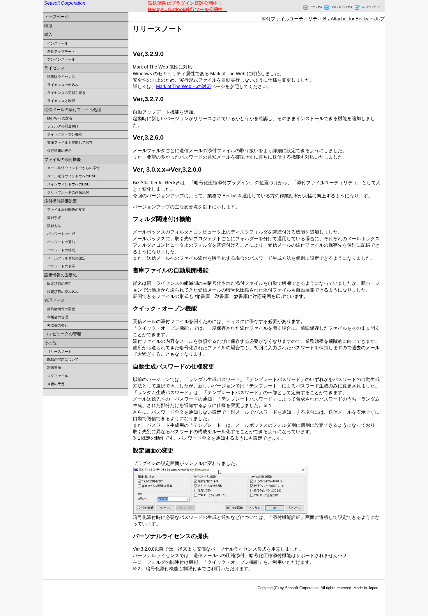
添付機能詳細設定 (60, 201)
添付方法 (54, 226)
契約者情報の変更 (61, 309)
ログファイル (57, 376)
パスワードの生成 (61, 234)
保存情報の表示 (59, 151)
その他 (50, 343)
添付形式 (54, 218)
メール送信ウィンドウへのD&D (72, 176)
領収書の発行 (57, 325)
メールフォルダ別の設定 (66, 258)
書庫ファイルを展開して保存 (70, 143)
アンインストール (61, 59)
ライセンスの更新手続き (66, 93)
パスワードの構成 (61, 250)
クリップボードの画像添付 (68, 192)
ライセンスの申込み (63, 85)
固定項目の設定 (59, 284)
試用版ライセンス (61, 77)
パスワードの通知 (61, 242)
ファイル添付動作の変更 (66, 210)
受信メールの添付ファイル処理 (72, 109)
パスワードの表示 (61, 266)
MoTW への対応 (59, 118)
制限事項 (54, 368)
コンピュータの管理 (62, 333)
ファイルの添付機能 (62, 159)
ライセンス (54, 68)
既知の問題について (63, 359)
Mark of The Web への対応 (183, 86)
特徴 (48, 25)
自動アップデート (61, 52)
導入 (48, 34)
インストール (57, 43)
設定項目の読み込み (63, 292)
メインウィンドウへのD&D (68, 184)
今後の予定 (56, 384)
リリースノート (59, 352)
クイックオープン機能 (64, 134)
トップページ (56, 16)
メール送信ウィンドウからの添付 (73, 168)
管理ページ (54, 300)
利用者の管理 (57, 317)
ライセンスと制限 (61, 101)
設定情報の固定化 (60, 275)
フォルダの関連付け (63, 126)
